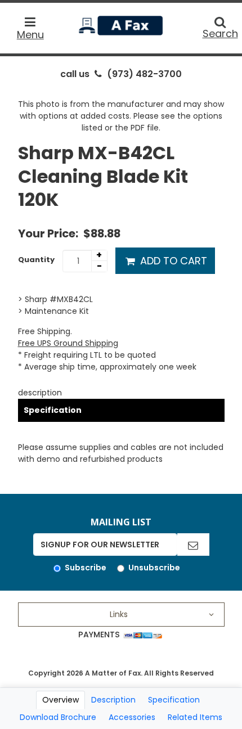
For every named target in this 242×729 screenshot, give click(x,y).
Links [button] (119, 614)
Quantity (36, 259)
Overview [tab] (60, 699)
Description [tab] (113, 699)
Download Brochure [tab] (58, 717)
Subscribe (85, 567)
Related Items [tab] (195, 717)
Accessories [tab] (132, 717)
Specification (53, 410)
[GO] (193, 544)
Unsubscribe (154, 567)
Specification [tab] (174, 699)
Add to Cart (172, 261)
